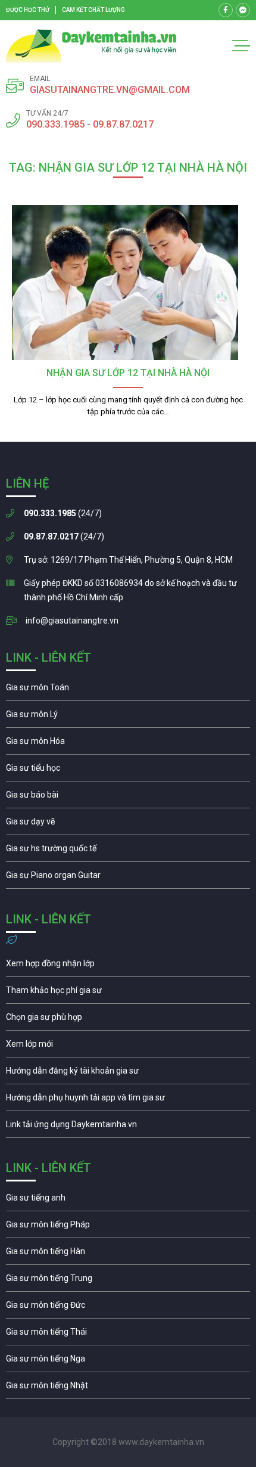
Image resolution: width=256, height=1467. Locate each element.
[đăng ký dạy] (91, 46)
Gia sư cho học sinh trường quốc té (128, 851)
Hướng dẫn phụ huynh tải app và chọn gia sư (128, 1100)
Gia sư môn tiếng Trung (128, 1281)
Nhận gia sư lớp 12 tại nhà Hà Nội (128, 373)
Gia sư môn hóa (128, 744)
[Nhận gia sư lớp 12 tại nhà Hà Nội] (128, 282)
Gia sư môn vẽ (128, 824)
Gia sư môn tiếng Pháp (128, 1227)
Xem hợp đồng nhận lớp (128, 966)
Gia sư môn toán (128, 690)
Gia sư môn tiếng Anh (128, 1200)
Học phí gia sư (128, 993)
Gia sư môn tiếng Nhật (128, 1388)
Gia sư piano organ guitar (128, 878)
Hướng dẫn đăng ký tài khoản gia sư (128, 1073)
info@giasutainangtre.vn (72, 620)
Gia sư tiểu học (128, 771)
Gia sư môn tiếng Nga (128, 1127)
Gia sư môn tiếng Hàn (128, 1254)
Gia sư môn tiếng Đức (128, 1308)
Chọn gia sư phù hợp (128, 1020)
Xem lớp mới (128, 1047)
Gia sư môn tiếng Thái (128, 1335)
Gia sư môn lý (128, 717)
